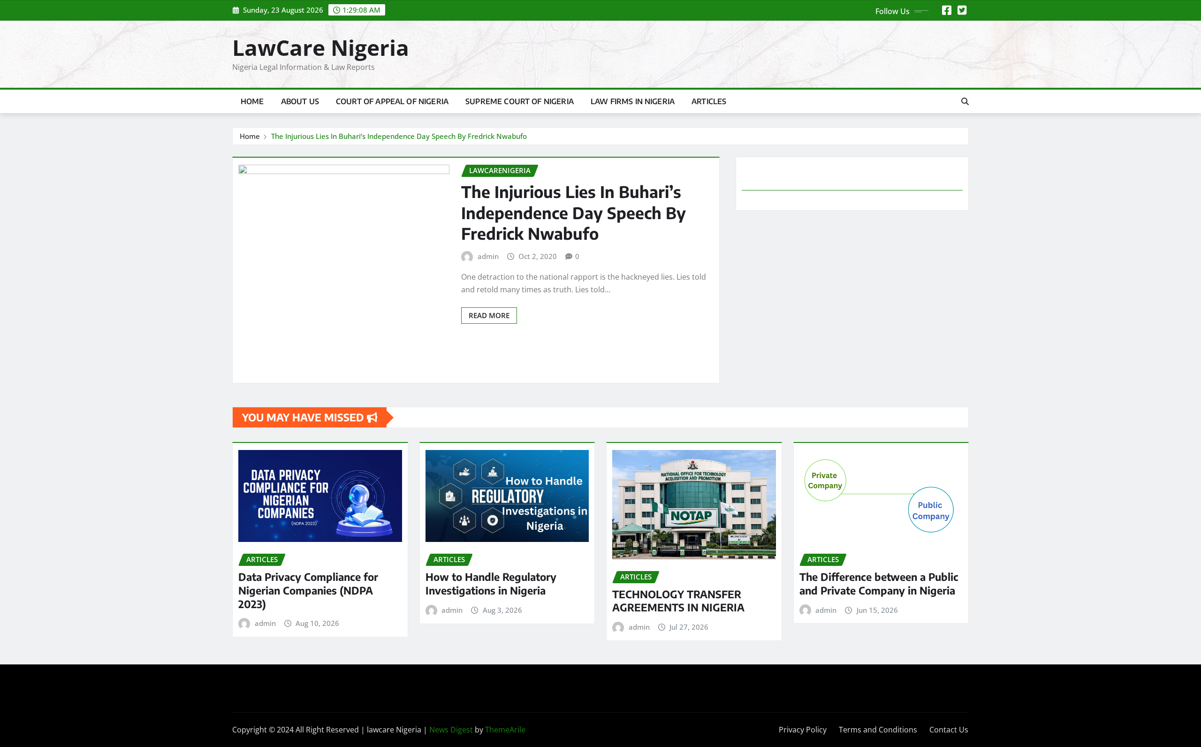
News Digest (451, 729)
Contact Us (948, 729)
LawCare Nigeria (320, 47)
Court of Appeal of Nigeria (392, 101)
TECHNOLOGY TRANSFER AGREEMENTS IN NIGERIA (678, 600)
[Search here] (965, 101)
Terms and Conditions (878, 729)
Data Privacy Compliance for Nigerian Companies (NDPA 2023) (308, 590)
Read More (489, 315)
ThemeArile (505, 729)
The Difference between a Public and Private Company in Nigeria (878, 583)
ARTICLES (709, 101)
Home (252, 101)
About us (300, 101)
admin (488, 256)
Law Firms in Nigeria (633, 101)
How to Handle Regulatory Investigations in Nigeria (491, 583)
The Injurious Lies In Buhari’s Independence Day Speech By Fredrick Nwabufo (399, 136)
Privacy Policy (803, 729)
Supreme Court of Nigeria (519, 101)
